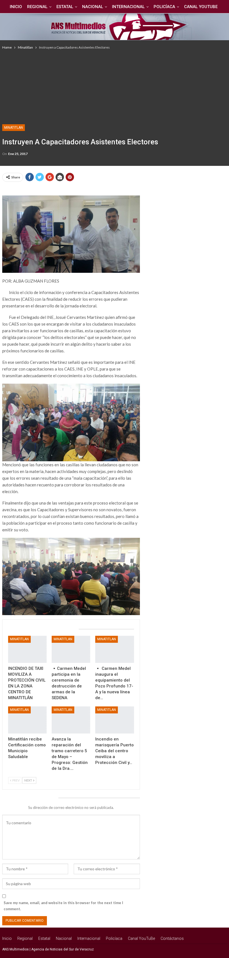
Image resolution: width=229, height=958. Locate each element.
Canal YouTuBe (201, 6)
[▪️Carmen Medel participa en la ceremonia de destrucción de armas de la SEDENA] (71, 649)
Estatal (64, 6)
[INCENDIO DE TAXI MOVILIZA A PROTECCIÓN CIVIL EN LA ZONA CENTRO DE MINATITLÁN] (27, 649)
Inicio (16, 6)
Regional (37, 6)
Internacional (128, 6)
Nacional (92, 6)
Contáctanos (172, 938)
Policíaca (164, 6)
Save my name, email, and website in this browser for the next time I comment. (63, 905)
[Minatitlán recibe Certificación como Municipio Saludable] (27, 720)
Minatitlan (13, 128)
